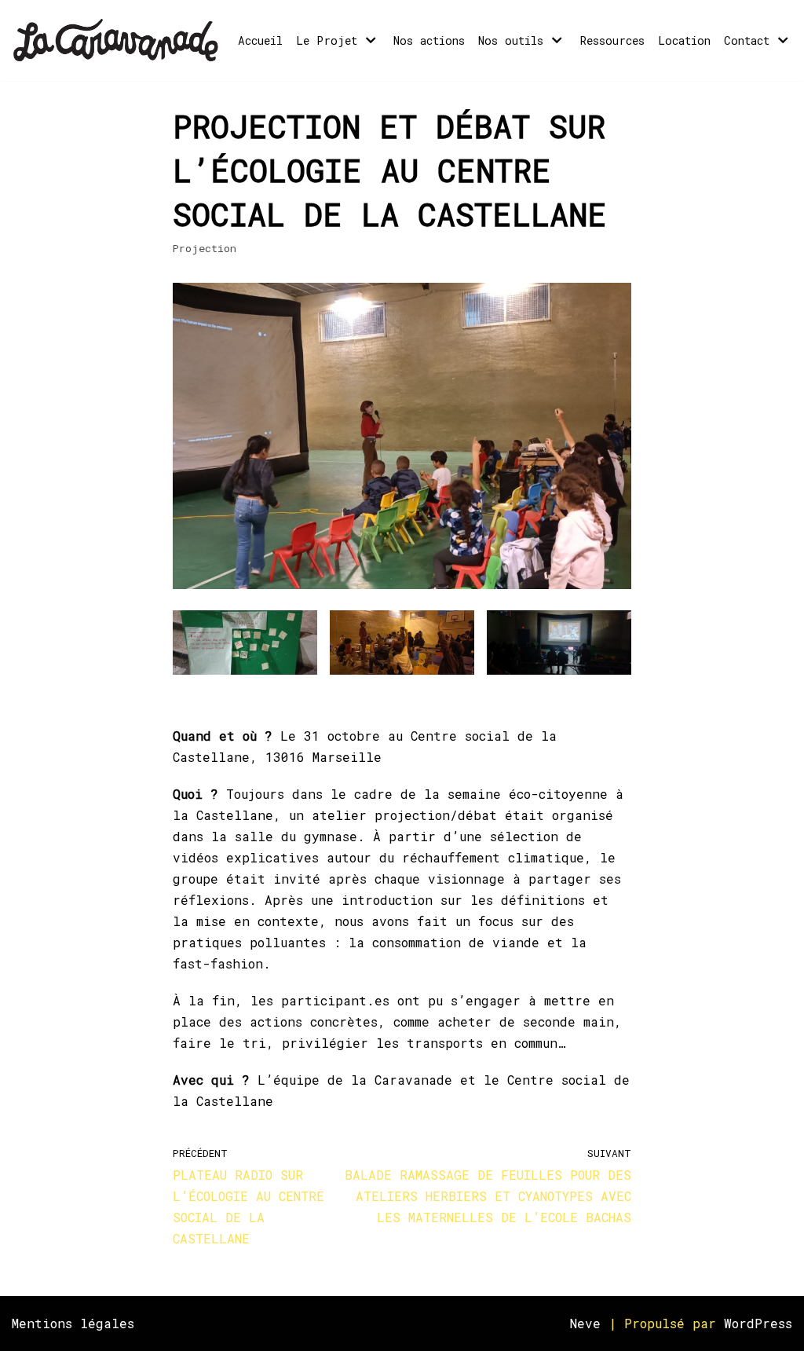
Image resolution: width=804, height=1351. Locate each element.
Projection (204, 248)
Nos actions (429, 40)
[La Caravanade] (121, 40)
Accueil (260, 40)
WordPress (758, 1323)
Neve (585, 1323)
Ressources (612, 40)
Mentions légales (73, 1323)
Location (684, 40)
